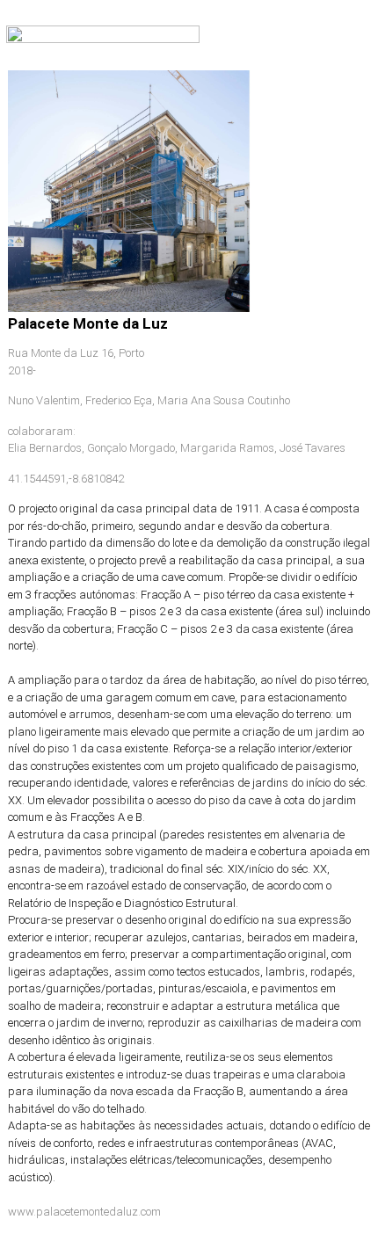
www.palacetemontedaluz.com (84, 1211)
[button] (358, 38)
